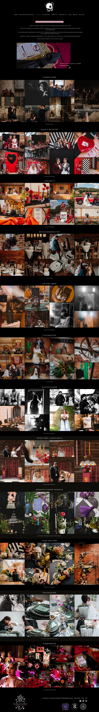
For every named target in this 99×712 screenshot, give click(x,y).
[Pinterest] (80, 701)
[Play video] (43, 55)
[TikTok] (83, 701)
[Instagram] (86, 701)
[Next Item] (96, 100)
